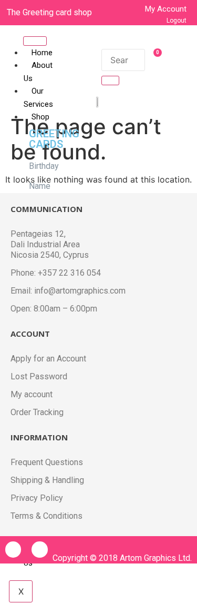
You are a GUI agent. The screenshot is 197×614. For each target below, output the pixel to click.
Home (42, 52)
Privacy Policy (37, 498)
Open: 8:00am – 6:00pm (54, 309)
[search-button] (110, 80)
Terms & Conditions (46, 516)
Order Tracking (37, 412)
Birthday (44, 166)
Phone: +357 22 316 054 (56, 273)
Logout (176, 20)
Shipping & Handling (47, 480)
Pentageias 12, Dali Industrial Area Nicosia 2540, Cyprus (50, 244)
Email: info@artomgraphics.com (68, 291)
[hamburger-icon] (35, 41)
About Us (38, 72)
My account (32, 394)
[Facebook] (13, 549)
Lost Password (39, 376)
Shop (40, 117)
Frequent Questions (47, 462)
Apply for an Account (48, 359)
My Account (165, 9)
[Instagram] (39, 549)
